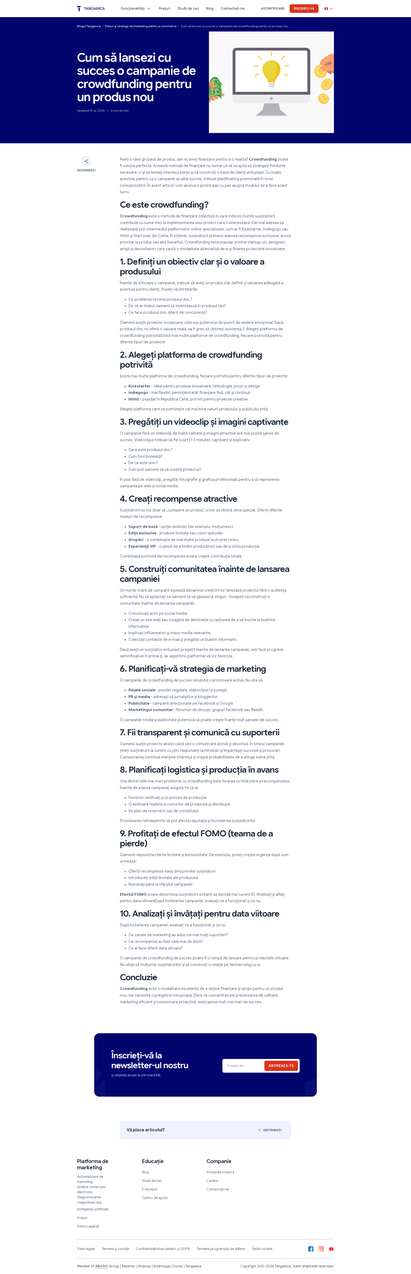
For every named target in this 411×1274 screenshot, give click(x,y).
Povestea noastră (220, 1172)
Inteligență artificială (93, 1209)
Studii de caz (152, 1181)
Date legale (86, 1249)
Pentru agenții (88, 1226)
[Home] (91, 8)
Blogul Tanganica (89, 26)
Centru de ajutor (155, 1198)
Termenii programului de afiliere (221, 1249)
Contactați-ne (218, 1189)
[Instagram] (321, 1249)
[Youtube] (331, 1249)
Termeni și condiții (115, 1249)
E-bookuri (149, 1189)
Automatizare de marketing (90, 1179)
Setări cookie (262, 1249)
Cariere (212, 1181)
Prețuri (82, 1218)
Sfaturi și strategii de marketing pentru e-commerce (140, 26)
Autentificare (272, 8)
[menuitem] (136, 8)
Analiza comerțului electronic (91, 1189)
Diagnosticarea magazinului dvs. (90, 1200)
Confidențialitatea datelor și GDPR (163, 1249)
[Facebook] (310, 1249)
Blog (145, 1172)
